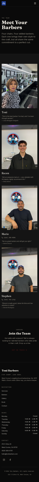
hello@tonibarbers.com (10, 454)
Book (3, 402)
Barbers (4, 395)
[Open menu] (35, 3)
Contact (4, 406)
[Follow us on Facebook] (10, 459)
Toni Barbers (10, 370)
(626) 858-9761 (7, 450)
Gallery (4, 398)
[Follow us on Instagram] (4, 459)
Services (5, 391)
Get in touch (18, 350)
